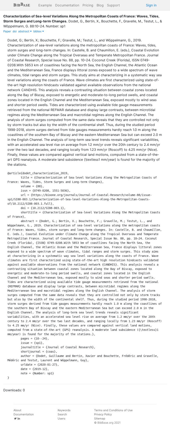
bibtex (37, 31)
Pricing (88, 5)
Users (61, 418)
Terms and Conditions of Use (113, 410)
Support (113, 5)
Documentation (67, 5)
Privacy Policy (103, 414)
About (17, 410)
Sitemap (99, 418)
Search (62, 414)
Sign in (151, 5)
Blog (100, 5)
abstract (24, 31)
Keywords (64, 410)
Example (45, 5)
